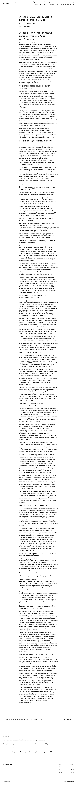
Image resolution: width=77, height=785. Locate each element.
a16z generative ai (68, 719)
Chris (24, 26)
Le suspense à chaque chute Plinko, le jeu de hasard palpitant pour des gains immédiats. (28, 752)
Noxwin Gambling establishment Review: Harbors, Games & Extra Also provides (24, 719)
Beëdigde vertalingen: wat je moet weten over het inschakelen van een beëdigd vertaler (28, 744)
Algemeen (28, 26)
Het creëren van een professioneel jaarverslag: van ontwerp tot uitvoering (24, 740)
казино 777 (39, 56)
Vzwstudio (6, 3)
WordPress (72, 781)
